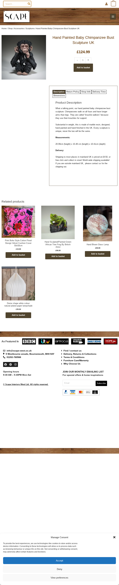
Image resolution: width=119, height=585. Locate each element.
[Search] (29, 4)
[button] (114, 537)
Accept (59, 560)
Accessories (19, 28)
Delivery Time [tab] (99, 92)
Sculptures (30, 28)
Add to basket (83, 67)
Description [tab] (58, 92)
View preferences (59, 577)
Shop (10, 28)
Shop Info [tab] (86, 92)
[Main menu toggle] (113, 17)
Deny (59, 569)
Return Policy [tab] (72, 92)
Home (4, 28)
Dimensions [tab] (59, 95)
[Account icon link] (106, 3)
